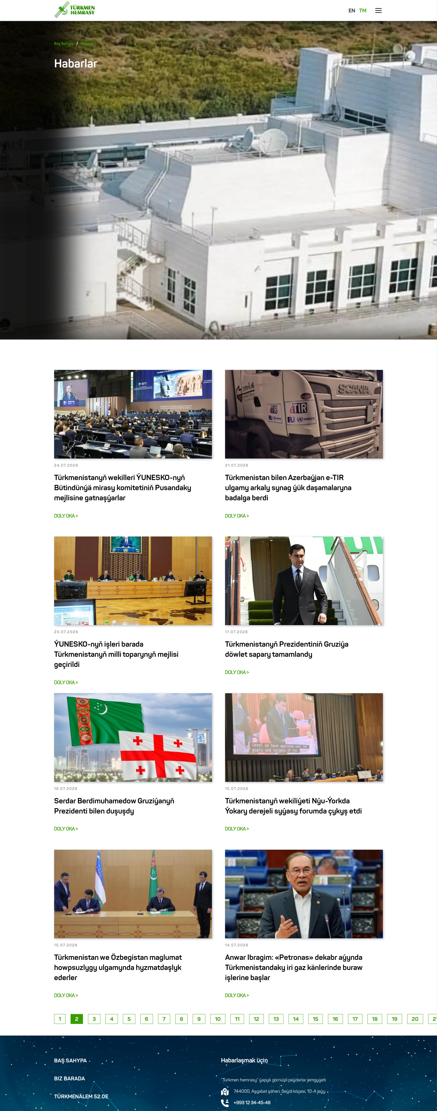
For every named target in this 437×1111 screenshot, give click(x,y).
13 (276, 1019)
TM (362, 11)
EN (351, 11)
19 (395, 1019)
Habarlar (88, 44)
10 (218, 1019)
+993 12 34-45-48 (252, 1103)
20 (415, 1019)
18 (375, 1019)
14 (296, 1019)
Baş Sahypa (64, 44)
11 (237, 1019)
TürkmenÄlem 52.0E (81, 1097)
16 (335, 1019)
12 (256, 1019)
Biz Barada (69, 1079)
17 (355, 1019)
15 (315, 1019)
